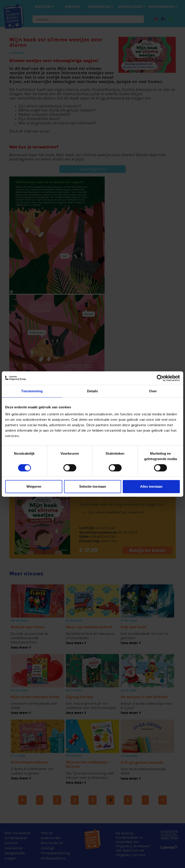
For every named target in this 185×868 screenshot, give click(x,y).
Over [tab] (153, 391)
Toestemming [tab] (32, 391)
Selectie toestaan (92, 486)
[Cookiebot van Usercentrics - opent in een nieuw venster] (160, 378)
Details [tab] (92, 391)
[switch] (69, 467)
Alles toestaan (151, 486)
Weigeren (33, 486)
